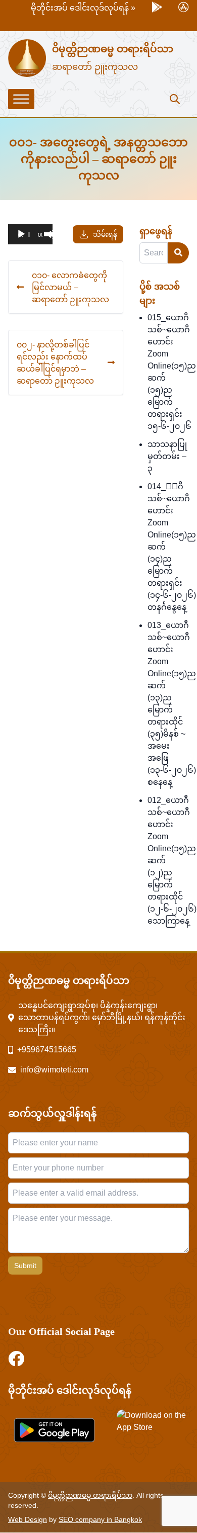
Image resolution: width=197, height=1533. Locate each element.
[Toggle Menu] (21, 99)
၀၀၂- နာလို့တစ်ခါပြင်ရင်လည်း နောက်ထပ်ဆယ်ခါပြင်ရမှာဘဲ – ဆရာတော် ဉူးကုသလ (55, 362)
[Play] (21, 234)
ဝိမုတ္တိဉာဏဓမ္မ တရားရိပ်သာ (112, 48)
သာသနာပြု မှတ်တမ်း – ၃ (167, 456)
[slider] (45, 233)
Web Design (27, 1519)
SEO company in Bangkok (100, 1519)
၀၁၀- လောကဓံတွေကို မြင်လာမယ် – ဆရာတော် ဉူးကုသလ (70, 287)
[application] (30, 234)
